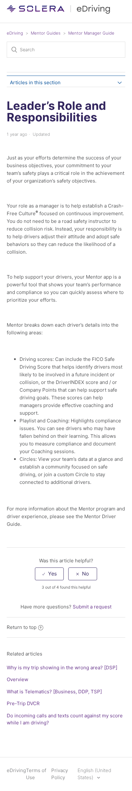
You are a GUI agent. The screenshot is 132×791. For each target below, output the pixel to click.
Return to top (22, 627)
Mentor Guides (46, 33)
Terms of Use (36, 774)
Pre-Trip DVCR (23, 703)
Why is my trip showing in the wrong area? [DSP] (62, 668)
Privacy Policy (59, 774)
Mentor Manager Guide (91, 33)
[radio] (49, 573)
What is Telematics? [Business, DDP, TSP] (54, 692)
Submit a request (92, 607)
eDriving (15, 33)
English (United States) (94, 774)
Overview (17, 679)
